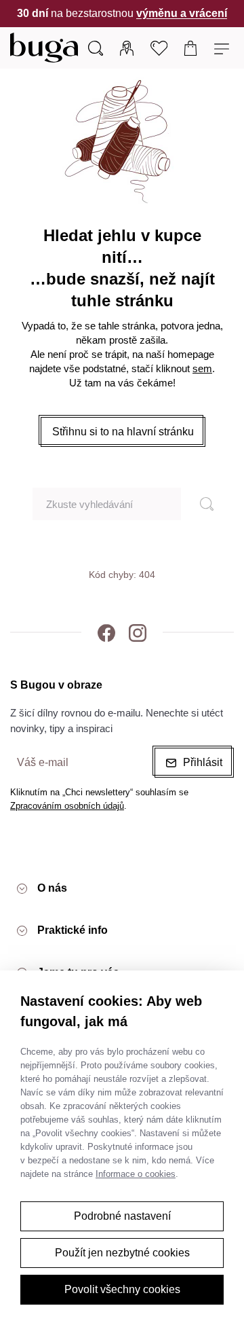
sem (202, 368)
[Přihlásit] (127, 47)
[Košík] (191, 47)
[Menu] (223, 47)
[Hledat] (200, 504)
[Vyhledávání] (95, 47)
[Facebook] (106, 632)
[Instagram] (137, 632)
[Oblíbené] (159, 47)
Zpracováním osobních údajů (67, 806)
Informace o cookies (136, 1174)
